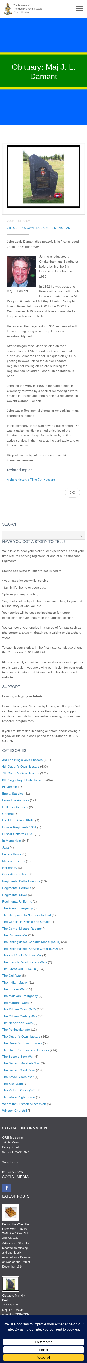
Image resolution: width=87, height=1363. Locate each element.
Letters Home (11, 854)
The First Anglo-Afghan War (21, 955)
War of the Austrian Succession (24, 1104)
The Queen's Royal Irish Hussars (25, 1050)
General (8, 813)
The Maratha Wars (15, 1002)
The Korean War (13, 989)
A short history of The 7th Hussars (31, 479)
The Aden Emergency (17, 908)
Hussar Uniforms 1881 (18, 834)
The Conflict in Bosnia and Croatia (26, 921)
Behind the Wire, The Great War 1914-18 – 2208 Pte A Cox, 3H (15, 1229)
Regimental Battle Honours (21, 881)
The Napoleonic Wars (17, 1023)
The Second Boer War (17, 1056)
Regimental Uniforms (17, 901)
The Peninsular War (16, 1029)
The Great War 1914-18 (19, 969)
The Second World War (18, 1070)
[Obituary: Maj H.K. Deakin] (10, 1285)
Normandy (9, 867)
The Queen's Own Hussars (21, 1036)
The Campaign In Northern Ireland (26, 915)
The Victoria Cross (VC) (19, 1090)
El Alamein (9, 786)
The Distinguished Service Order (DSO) (30, 948)
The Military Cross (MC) (19, 1009)
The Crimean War (14, 935)
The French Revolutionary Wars (24, 962)
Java (5, 847)
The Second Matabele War (21, 1063)
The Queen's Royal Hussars (22, 1043)
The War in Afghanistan (18, 1097)
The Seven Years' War (18, 1077)
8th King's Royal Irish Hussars (23, 780)
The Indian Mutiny (15, 982)
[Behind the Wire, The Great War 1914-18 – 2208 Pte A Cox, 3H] (10, 1213)
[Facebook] (6, 1188)
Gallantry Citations (15, 807)
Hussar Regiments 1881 (19, 827)
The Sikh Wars (12, 1083)
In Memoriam (60, 228)
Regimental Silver (14, 895)
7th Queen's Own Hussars (28, 228)
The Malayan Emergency (20, 996)
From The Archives (15, 800)
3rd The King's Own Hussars (22, 760)
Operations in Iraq (15, 874)
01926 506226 (12, 1172)
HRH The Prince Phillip (18, 820)
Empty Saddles (12, 793)
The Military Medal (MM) (19, 1016)
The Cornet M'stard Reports (22, 928)
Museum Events (13, 861)
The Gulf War (11, 975)
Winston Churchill (14, 1110)
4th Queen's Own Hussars (20, 766)
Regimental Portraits (16, 888)
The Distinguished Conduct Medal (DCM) (31, 942)
